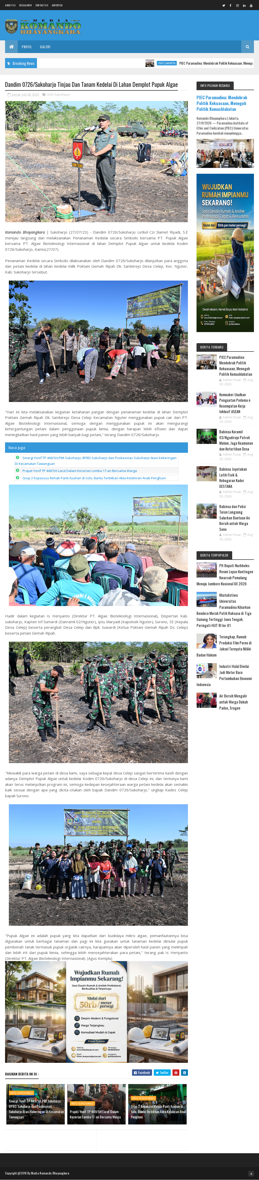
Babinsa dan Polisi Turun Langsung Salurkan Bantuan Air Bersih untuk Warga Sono (234, 518)
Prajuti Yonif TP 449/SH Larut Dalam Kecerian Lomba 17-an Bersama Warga (80, 470)
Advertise (57, 5)
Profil (27, 46)
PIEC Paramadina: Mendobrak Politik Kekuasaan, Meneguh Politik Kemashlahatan (193, 63)
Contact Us (41, 5)
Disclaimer (25, 5)
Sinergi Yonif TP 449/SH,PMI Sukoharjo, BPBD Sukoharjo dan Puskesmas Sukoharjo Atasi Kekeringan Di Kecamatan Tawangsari (36, 1108)
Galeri (45, 46)
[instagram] (237, 5)
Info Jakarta (127, 63)
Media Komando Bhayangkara (50, 1173)
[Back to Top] (251, 1173)
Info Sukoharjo (58, 94)
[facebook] (230, 5)
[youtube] (251, 5)
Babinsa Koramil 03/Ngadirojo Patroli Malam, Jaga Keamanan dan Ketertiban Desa (236, 440)
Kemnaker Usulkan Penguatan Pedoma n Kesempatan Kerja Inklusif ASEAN (234, 403)
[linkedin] (244, 5)
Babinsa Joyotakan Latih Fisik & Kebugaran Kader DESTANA (233, 477)
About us (10, 5)
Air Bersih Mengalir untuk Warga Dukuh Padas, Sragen (233, 702)
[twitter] (224, 5)
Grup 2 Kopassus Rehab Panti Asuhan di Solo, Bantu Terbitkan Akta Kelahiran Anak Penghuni (94, 478)
